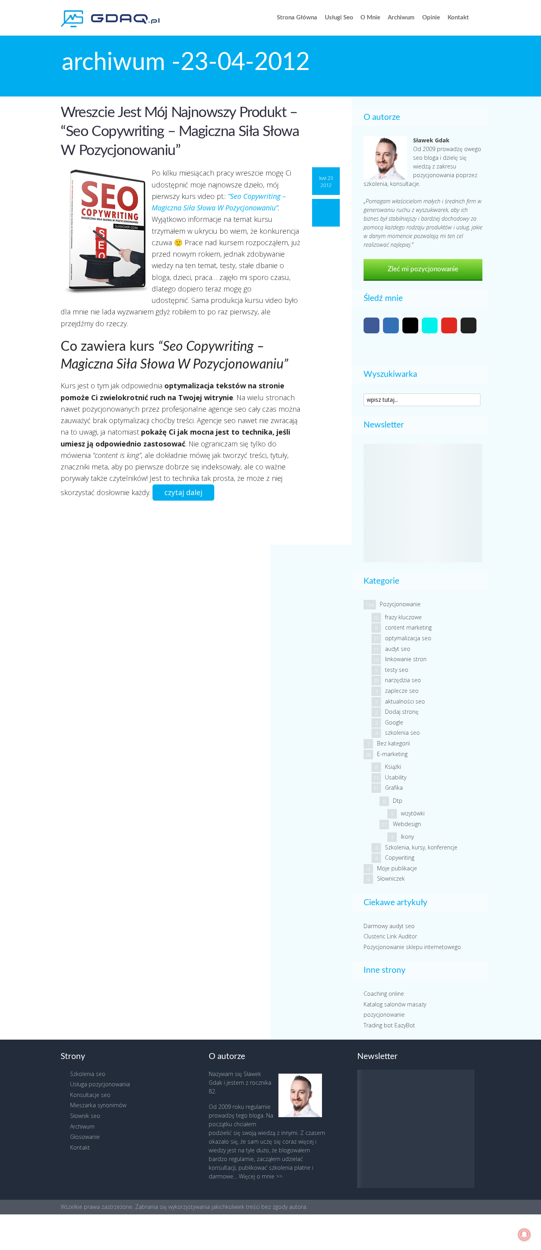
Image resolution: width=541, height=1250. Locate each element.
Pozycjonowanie (400, 604)
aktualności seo (405, 701)
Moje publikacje (397, 868)
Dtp (397, 800)
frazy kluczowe (403, 617)
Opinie (431, 18)
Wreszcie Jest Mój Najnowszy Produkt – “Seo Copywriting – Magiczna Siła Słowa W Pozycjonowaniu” (180, 131)
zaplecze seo (402, 690)
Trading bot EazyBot (389, 1025)
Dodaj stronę (402, 711)
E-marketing (392, 754)
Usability (395, 777)
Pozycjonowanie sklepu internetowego (412, 947)
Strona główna (297, 18)
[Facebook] (371, 325)
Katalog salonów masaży (395, 1004)
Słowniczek (391, 878)
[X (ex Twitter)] (468, 325)
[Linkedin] (391, 325)
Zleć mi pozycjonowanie (423, 269)
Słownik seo (85, 1116)
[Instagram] (410, 325)
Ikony (407, 836)
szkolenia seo (402, 732)
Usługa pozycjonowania (100, 1084)
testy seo (396, 669)
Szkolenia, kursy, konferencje (421, 847)
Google (394, 722)
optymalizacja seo (408, 638)
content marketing (408, 627)
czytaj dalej (183, 492)
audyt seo (397, 648)
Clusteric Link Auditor (390, 936)
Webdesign (407, 824)
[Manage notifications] (524, 1234)
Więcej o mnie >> (260, 1176)
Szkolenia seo (87, 1074)
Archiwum (401, 18)
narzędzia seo (403, 680)
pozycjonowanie (384, 1014)
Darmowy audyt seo (389, 926)
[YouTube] (449, 325)
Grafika (394, 787)
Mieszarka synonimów (98, 1105)
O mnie (370, 18)
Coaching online (384, 993)
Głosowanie (85, 1136)
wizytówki (413, 813)
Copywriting (399, 857)
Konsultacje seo (90, 1095)
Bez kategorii (393, 743)
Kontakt (458, 18)
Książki (393, 766)
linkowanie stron (406, 659)
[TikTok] (430, 325)
